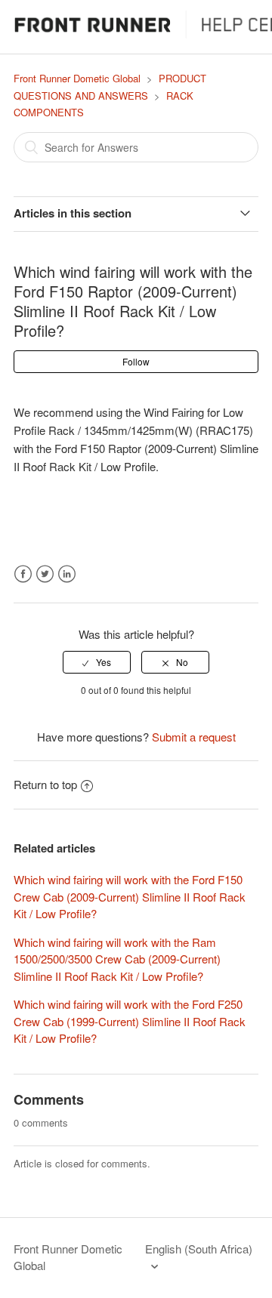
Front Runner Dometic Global (77, 78)
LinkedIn (66, 574)
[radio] (97, 662)
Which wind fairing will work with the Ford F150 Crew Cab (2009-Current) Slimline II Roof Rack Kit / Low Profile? (130, 896)
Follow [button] (136, 361)
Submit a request (194, 737)
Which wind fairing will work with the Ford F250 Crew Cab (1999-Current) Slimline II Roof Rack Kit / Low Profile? (130, 1021)
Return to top (45, 784)
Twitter (45, 574)
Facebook (23, 574)
